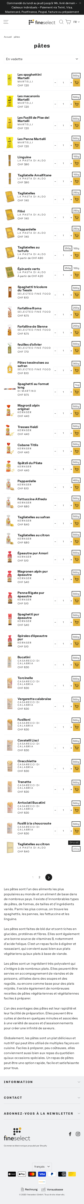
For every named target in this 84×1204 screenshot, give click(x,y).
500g (76, 75)
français (39, 1166)
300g (76, 363)
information (18, 1082)
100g (76, 156)
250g (76, 192)
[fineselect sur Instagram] (78, 1134)
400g (76, 480)
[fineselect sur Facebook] (70, 1134)
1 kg (77, 384)
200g (76, 307)
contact (13, 1097)
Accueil (8, 36)
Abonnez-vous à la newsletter (39, 1113)
